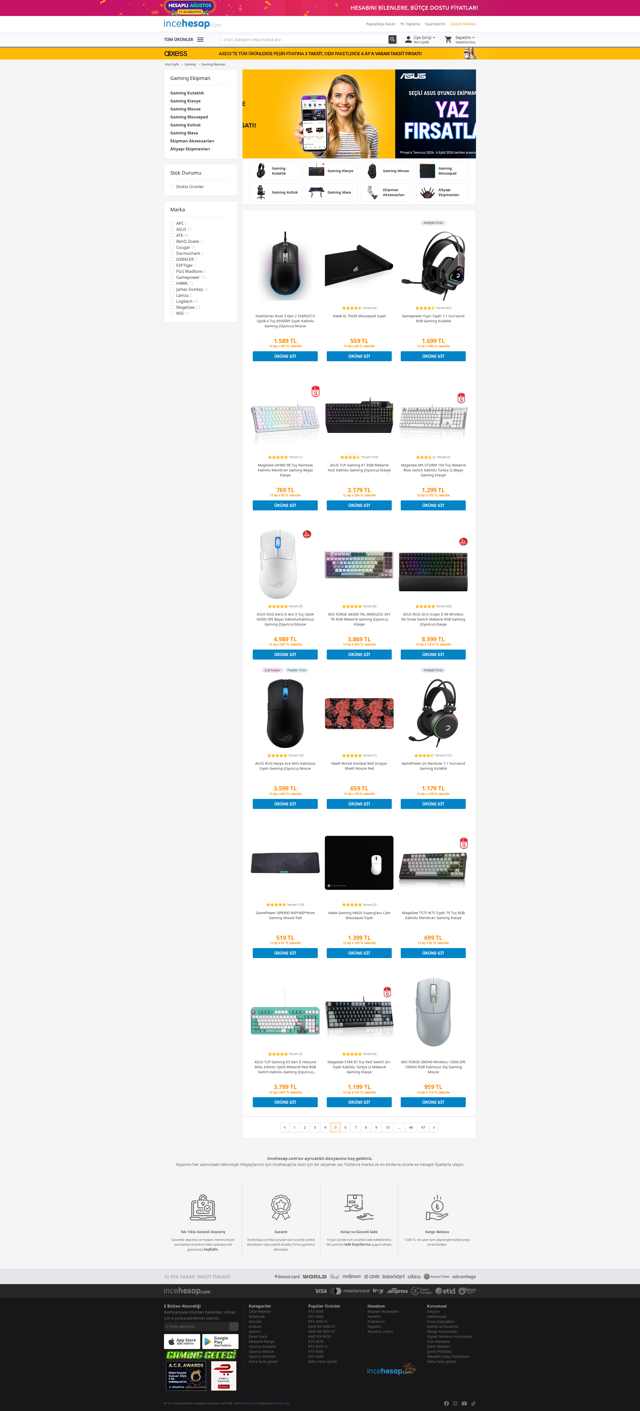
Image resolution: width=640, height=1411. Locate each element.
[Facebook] (446, 1403)
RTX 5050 (316, 1311)
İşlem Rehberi (438, 1346)
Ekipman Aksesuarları (192, 141)
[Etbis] (223, 1376)
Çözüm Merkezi (463, 23)
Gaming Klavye (185, 101)
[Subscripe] (234, 1326)
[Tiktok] (473, 1403)
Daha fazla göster (263, 1361)
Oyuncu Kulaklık (262, 1346)
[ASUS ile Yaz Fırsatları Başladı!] (359, 113)
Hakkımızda (436, 1316)
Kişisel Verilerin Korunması (449, 1336)
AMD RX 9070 (319, 1336)
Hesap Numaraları (442, 1331)
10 (388, 1127)
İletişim (433, 1311)
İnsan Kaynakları (441, 1321)
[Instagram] (455, 1403)
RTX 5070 (316, 1341)
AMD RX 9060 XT (322, 1326)
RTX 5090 (316, 1356)
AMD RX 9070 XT (322, 1331)
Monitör (255, 1321)
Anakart (255, 1326)
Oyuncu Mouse (261, 1351)
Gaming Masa (184, 133)
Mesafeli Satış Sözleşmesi (448, 1356)
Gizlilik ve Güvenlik (442, 1326)
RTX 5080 (316, 1351)
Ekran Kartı (258, 1336)
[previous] (285, 1127)
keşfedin (211, 1249)
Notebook (257, 1316)
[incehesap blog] (392, 1355)
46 (411, 1127)
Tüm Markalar (438, 1341)
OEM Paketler (260, 1311)
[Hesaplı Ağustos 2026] (320, 8)
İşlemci (255, 1331)
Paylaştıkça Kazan (381, 23)
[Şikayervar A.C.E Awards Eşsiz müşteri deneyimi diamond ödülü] (186, 1376)
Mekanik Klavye (261, 1341)
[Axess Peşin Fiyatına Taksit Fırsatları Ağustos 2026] (320, 53)
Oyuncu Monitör (262, 1356)
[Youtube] (464, 1403)
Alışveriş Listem (381, 1331)
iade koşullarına (357, 1244)
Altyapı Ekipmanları (190, 149)
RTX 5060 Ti (318, 1321)
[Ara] (392, 39)
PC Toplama (410, 23)
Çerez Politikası (439, 1351)
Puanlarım (376, 1321)
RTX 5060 (316, 1316)
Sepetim (374, 1326)
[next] (434, 1127)
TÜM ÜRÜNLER (178, 39)
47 (423, 1127)
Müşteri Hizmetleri (383, 1311)
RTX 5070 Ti (318, 1346)
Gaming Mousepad (189, 117)
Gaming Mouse (185, 109)
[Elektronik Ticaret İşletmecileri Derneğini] (446, 1291)
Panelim (374, 1316)
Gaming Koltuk (185, 125)
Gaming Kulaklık (187, 93)
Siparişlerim (435, 23)
